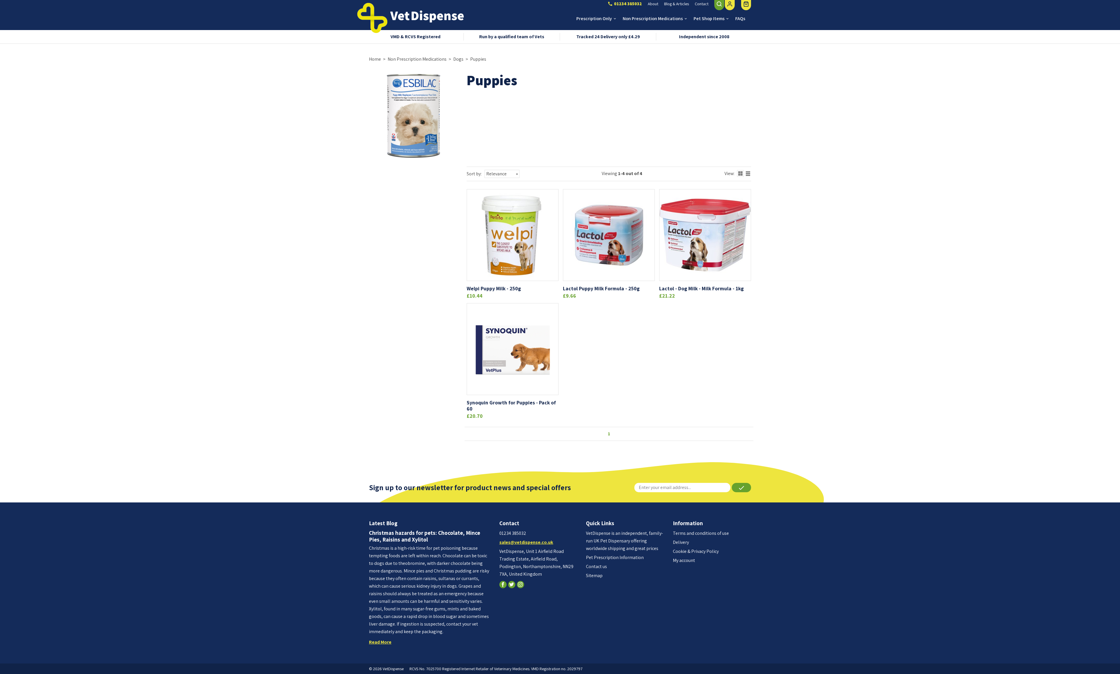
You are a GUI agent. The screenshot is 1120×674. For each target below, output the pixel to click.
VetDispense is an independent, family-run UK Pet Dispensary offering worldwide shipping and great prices (624, 540)
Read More (380, 642)
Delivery (681, 542)
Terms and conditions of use (701, 533)
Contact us (596, 566)
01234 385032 (512, 533)
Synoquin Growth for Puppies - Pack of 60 (511, 405)
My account (684, 560)
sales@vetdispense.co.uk (526, 542)
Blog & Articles (676, 3)
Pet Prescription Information (615, 557)
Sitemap (594, 575)
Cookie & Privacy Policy (696, 551)
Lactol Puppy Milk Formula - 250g (601, 288)
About (653, 3)
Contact (701, 3)
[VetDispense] (372, 18)
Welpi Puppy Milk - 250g (494, 288)
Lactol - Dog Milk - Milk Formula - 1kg (701, 288)
